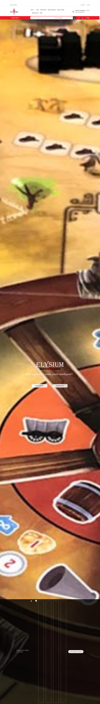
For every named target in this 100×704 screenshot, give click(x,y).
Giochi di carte (43, 9)
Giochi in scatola (60, 9)
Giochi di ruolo (35, 13)
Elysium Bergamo (13, 4)
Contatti (82, 4)
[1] (79, 18)
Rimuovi (36, 601)
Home (32, 9)
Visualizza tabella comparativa (75, 651)
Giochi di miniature (52, 9)
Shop (89, 4)
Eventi (41, 13)
